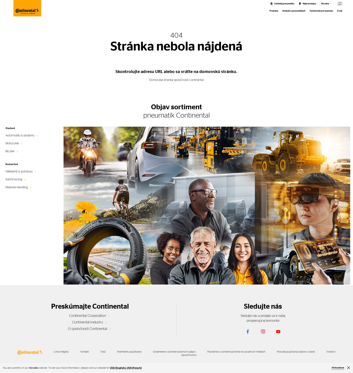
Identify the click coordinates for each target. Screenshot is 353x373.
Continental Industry (87, 322)
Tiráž (102, 352)
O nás (339, 11)
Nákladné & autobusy (19, 171)
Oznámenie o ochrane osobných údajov (174, 352)
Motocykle (12, 143)
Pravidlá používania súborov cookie (296, 352)
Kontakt (85, 352)
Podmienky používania (129, 352)
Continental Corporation (87, 316)
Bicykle (10, 151)
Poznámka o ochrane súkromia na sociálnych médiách (236, 352)
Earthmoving (14, 179)
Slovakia (325, 4)
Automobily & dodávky (20, 135)
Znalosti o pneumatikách (293, 11)
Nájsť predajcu (309, 4)
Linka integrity (61, 352)
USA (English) (118, 368)
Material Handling (17, 187)
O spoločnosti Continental (87, 329)
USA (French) (134, 368)
